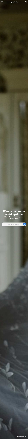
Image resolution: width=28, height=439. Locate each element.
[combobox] (14, 224)
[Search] (26, 2)
